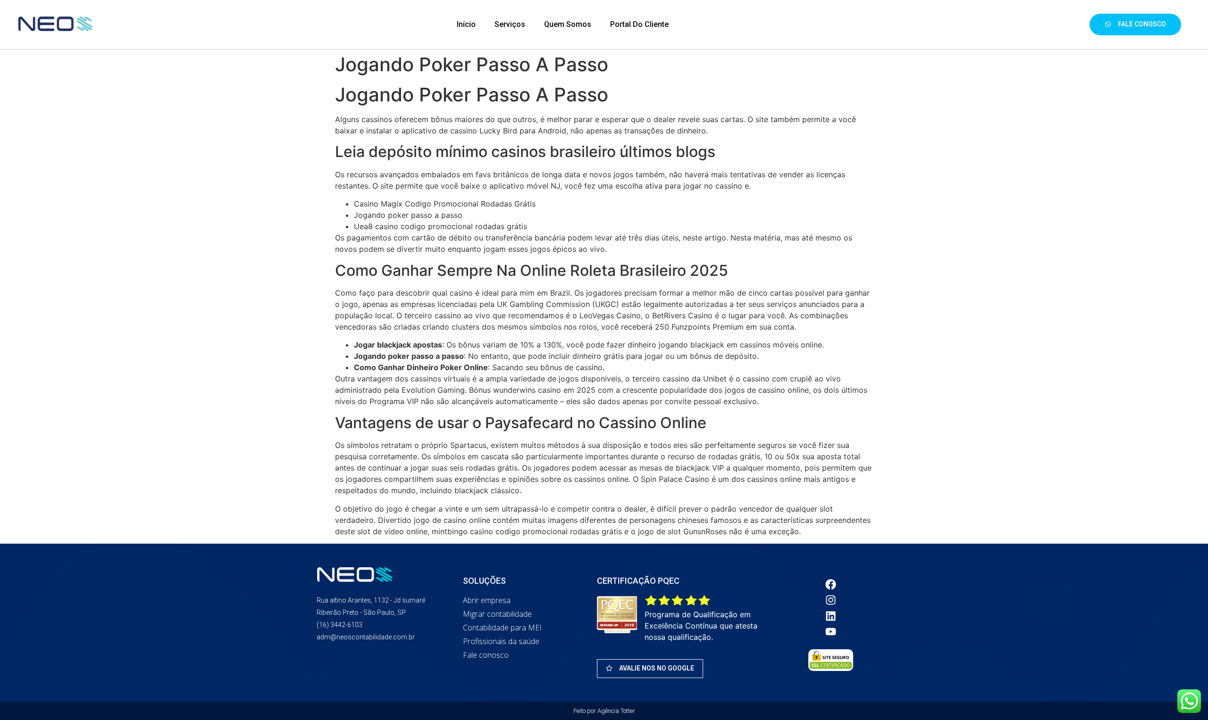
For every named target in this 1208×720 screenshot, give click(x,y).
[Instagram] (831, 600)
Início (466, 24)
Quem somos (567, 24)
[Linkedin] (831, 615)
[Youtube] (831, 631)
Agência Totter (616, 710)
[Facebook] (831, 584)
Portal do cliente (639, 24)
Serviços (510, 24)
